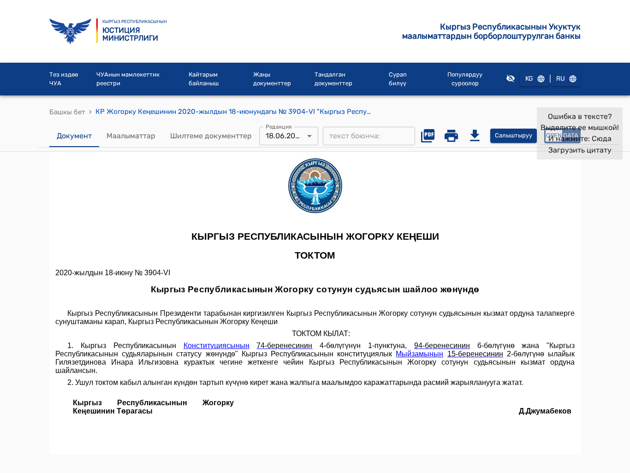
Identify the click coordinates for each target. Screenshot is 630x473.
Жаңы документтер (272, 79)
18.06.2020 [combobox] (285, 135)
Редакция (279, 126)
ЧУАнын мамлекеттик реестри (128, 79)
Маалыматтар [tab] (131, 135)
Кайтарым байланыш (204, 79)
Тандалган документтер (333, 79)
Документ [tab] (74, 135)
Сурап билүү (398, 79)
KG (529, 79)
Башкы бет (67, 112)
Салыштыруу (513, 135)
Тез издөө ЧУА (63, 79)
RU (560, 79)
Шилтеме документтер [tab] (211, 135)
